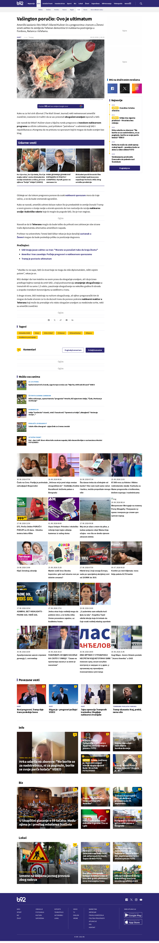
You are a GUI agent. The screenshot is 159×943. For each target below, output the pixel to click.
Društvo (86, 870)
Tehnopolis (58, 912)
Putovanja (40, 912)
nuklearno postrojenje (28, 337)
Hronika (118, 845)
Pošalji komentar (95, 350)
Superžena (40, 918)
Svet (19, 37)
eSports (57, 909)
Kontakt (92, 927)
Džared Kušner (76, 333)
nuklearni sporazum (75, 195)
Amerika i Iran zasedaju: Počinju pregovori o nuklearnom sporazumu (57, 254)
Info (18, 909)
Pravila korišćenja (96, 915)
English (76, 915)
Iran (37, 333)
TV (74, 912)
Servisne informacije (92, 848)
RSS (90, 924)
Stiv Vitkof (49, 333)
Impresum (92, 912)
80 (24, 396)
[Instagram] (137, 88)
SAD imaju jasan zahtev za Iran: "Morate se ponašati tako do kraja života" (60, 249)
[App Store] (133, 922)
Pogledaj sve (124, 168)
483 (24, 382)
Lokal (56, 918)
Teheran (61, 333)
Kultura (39, 915)
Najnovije (31, 3)
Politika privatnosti (97, 918)
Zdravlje (39, 909)
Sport (19, 912)
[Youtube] (141, 900)
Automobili (58, 915)
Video (75, 909)
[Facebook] (112, 88)
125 (24, 424)
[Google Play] (133, 915)
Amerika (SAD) (25, 333)
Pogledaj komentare (73, 350)
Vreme (75, 918)
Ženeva (89, 333)
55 (24, 410)
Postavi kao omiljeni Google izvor (53, 106)
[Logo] (20, 3)
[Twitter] (125, 88)
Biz (18, 915)
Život (19, 918)
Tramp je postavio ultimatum (37, 258)
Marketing (93, 909)
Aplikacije (93, 921)
